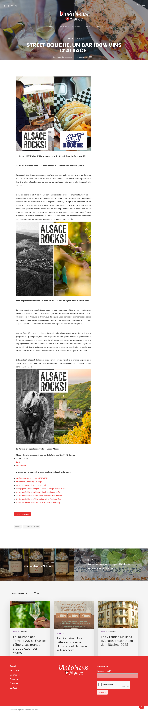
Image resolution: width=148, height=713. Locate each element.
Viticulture (24, 632)
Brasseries (14, 679)
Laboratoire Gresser (31, 527)
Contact (13, 688)
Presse (79, 38)
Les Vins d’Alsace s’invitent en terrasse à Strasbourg (38, 502)
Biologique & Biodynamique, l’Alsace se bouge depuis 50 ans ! (41, 488)
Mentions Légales (16, 710)
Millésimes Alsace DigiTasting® (29, 481)
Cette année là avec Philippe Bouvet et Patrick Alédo (38, 499)
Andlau (17, 527)
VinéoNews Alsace (64, 57)
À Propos (14, 683)
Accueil (13, 666)
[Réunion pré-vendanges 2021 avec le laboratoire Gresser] (111, 564)
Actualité (69, 38)
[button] (143, 5)
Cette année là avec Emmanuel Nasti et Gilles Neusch (39, 495)
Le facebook (21, 465)
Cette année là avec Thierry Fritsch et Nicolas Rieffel (38, 492)
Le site (18, 462)
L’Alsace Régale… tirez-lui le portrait (31, 485)
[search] (138, 5)
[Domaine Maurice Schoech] (37, 564)
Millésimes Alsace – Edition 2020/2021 (32, 478)
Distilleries (15, 675)
